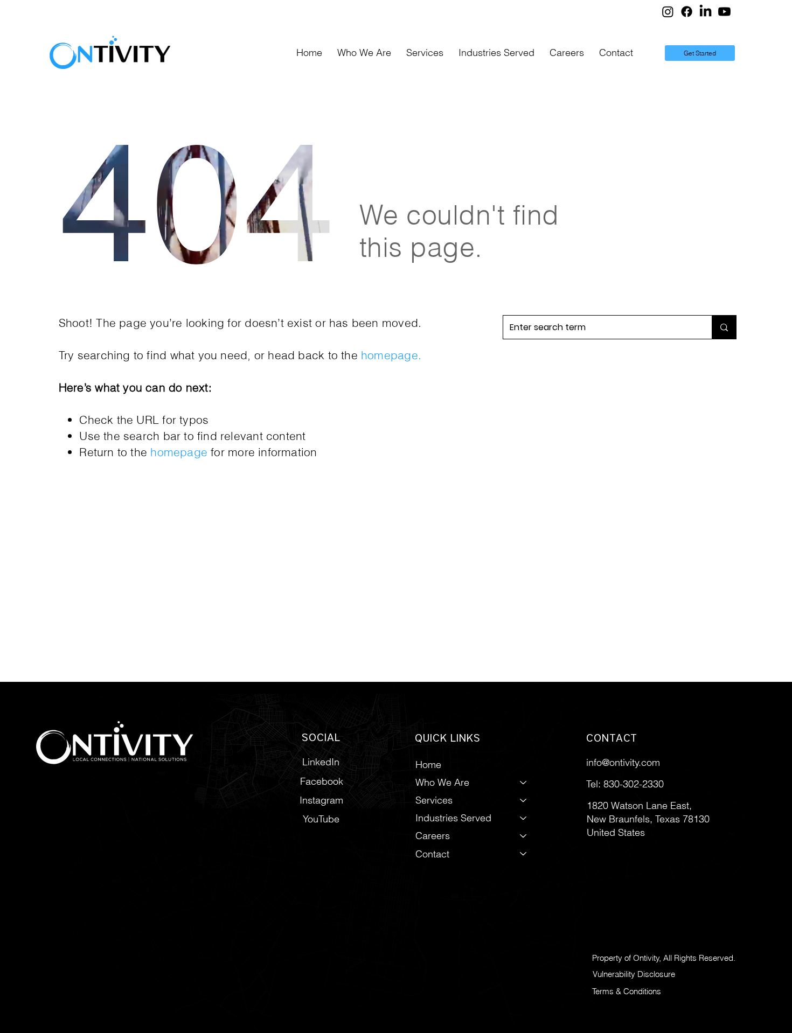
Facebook (321, 781)
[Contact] (523, 854)
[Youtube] (724, 11)
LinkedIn (320, 762)
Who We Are (442, 782)
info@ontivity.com (623, 762)
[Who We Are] (523, 782)
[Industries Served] (523, 818)
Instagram (321, 800)
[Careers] (523, 835)
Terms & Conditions (626, 991)
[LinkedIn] (705, 11)
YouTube (321, 819)
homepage (389, 355)
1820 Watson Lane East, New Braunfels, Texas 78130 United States (648, 819)
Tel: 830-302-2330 (625, 784)
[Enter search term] (724, 327)
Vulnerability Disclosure (634, 974)
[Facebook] (686, 11)
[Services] (523, 800)
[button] (425, 53)
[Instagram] (668, 11)
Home (428, 764)
